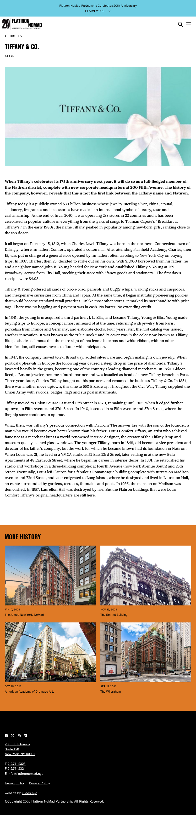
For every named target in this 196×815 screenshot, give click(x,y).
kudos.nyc (29, 793)
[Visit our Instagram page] (20, 736)
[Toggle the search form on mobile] (180, 24)
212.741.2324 (17, 768)
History (16, 36)
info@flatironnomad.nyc (25, 773)
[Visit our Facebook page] (7, 736)
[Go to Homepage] (21, 24)
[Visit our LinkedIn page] (25, 736)
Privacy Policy (39, 783)
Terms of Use (14, 783)
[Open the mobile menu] (188, 24)
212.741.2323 (17, 764)
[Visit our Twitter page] (13, 736)
